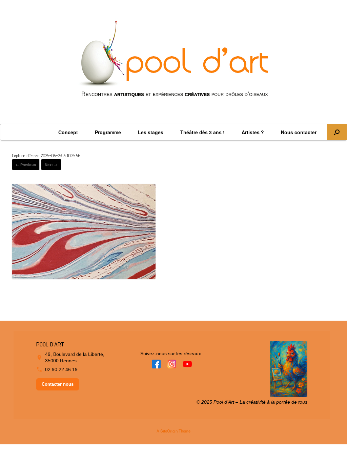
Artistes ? (253, 132)
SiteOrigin (169, 431)
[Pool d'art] (173, 61)
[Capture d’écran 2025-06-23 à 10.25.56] (84, 276)
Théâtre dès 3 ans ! (202, 132)
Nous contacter (299, 132)
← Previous (26, 164)
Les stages (150, 132)
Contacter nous (58, 384)
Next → (51, 164)
